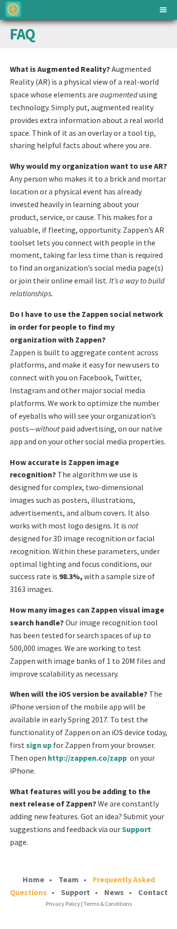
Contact (153, 892)
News (114, 892)
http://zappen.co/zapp (87, 758)
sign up (39, 745)
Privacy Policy (63, 903)
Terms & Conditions (108, 903)
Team (69, 879)
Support (136, 829)
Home (33, 879)
